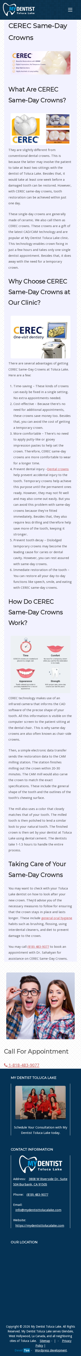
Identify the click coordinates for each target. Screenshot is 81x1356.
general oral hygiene (56, 918)
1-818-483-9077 (23, 1065)
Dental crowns (58, 469)
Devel (22, 1350)
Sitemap (45, 1341)
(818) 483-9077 (38, 947)
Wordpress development (51, 1350)
